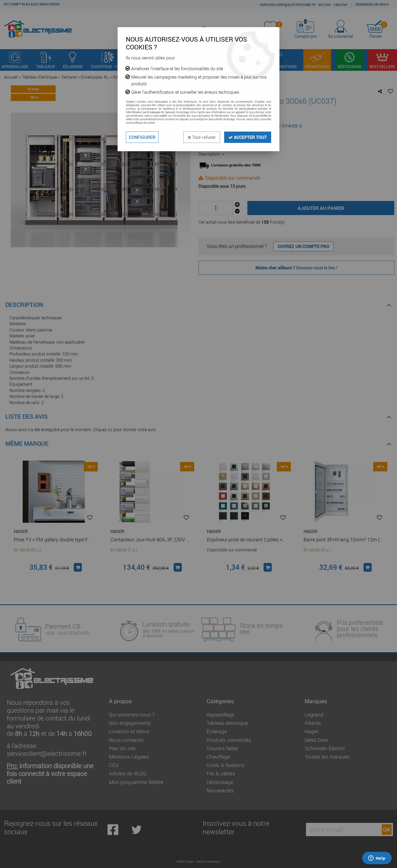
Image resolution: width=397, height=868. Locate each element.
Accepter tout (250, 137)
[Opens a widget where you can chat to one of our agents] (377, 858)
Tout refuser (203, 137)
